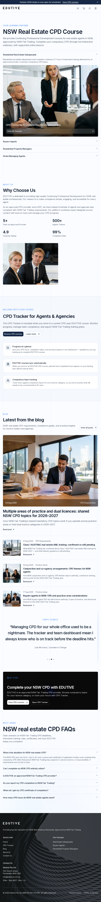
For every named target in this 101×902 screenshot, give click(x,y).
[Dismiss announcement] (98, 2)
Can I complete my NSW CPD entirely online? (24, 768)
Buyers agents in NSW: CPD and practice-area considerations (55, 595)
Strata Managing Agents (14, 156)
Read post (7, 529)
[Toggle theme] (77, 8)
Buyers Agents (10, 141)
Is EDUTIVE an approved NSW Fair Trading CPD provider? (30, 776)
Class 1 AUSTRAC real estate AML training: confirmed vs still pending (59, 544)
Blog (5, 849)
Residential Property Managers (17, 149)
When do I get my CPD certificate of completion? (25, 790)
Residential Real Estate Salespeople (19, 54)
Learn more (31, 334)
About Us (6, 852)
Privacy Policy (75, 893)
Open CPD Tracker (40, 702)
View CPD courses (70, 2)
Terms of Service (91, 893)
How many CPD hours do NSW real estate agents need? (29, 797)
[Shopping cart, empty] (83, 8)
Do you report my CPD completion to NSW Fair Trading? (29, 783)
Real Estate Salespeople (63, 842)
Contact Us (7, 856)
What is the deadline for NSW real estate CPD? (24, 752)
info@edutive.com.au (11, 877)
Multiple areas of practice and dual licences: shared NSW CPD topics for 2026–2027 (46, 513)
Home (5, 842)
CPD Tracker (8, 845)
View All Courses (14, 131)
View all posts (87, 428)
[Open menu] (95, 8)
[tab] (47, 659)
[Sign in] (89, 8)
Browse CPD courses (13, 334)
